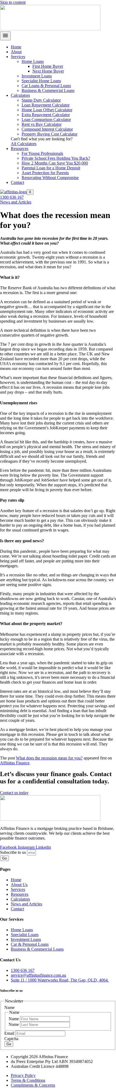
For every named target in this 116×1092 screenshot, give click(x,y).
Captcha (11, 1038)
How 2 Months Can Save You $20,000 (55, 163)
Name (14, 1018)
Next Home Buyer (48, 71)
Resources (19, 148)
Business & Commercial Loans (48, 90)
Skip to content (13, 2)
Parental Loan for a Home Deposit (51, 168)
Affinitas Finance (14, 763)
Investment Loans (37, 76)
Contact (17, 182)
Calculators (20, 95)
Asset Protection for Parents (45, 172)
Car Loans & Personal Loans (46, 85)
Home (16, 47)
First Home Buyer (47, 66)
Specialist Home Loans (41, 80)
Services (18, 56)
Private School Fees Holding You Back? (56, 158)
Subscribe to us (13, 852)
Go (8, 1044)
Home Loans (33, 61)
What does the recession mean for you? (49, 758)
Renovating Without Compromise (50, 177)
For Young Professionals (42, 153)
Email (9, 1033)
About (16, 51)
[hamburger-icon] (5, 35)
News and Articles (15, 202)
